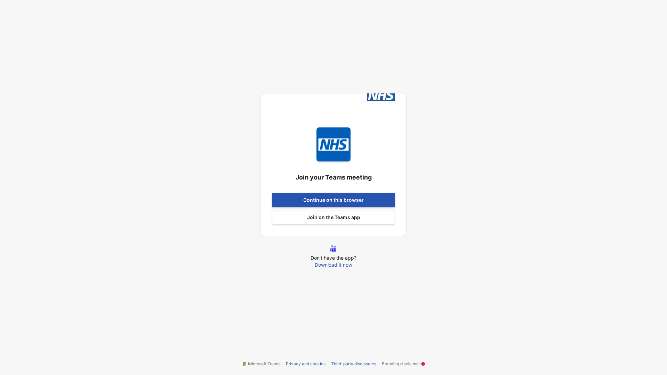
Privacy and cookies (306, 363)
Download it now (333, 265)
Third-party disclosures (353, 363)
